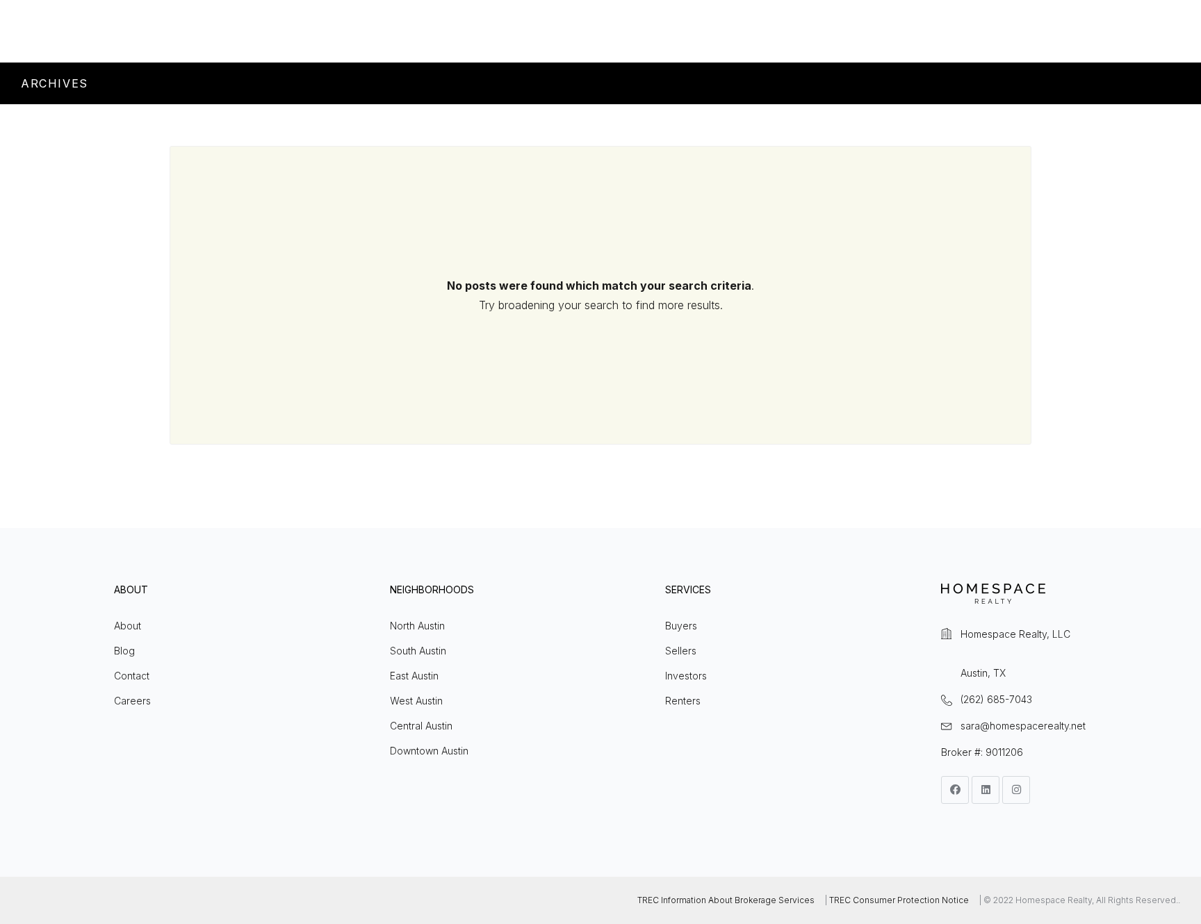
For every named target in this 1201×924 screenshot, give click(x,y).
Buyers (681, 626)
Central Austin (421, 726)
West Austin (416, 701)
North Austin (417, 626)
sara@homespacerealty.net (1023, 726)
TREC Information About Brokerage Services (726, 900)
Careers (132, 701)
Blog (124, 651)
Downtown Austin (429, 751)
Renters (683, 701)
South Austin (418, 651)
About (127, 626)
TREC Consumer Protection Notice (899, 900)
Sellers (680, 651)
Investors (686, 676)
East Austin (414, 676)
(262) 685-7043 (996, 699)
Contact (131, 676)
